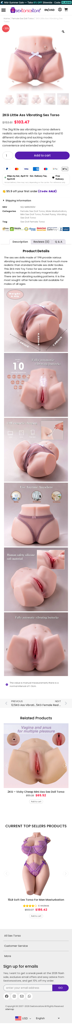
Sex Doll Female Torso (32, 221)
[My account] (60, 9)
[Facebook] (6, 996)
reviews (43, 905)
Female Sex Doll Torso (23, 18)
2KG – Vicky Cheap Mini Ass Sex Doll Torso (36, 792)
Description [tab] (20, 242)
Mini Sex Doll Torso (30, 214)
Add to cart (42, 155)
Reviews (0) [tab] (41, 242)
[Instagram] (14, 996)
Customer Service (16, 946)
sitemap (9, 1009)
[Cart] (66, 9)
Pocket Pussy (49, 214)
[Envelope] (21, 996)
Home (7, 18)
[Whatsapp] (29, 996)
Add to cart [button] (36, 801)
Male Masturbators (56, 211)
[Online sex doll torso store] (24, 10)
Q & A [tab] (58, 242)
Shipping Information (18, 200)
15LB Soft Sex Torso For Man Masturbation (36, 900)
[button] (3, 10)
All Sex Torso (12, 936)
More (7, 956)
